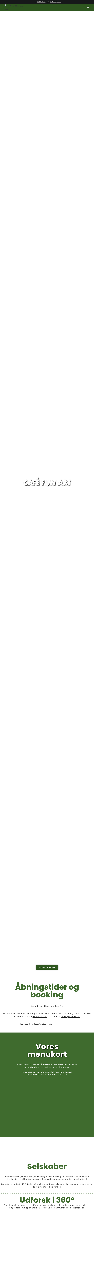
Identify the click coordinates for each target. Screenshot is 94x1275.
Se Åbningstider (55, 2)
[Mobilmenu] (88, 7)
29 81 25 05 (39, 1016)
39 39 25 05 (41, 2)
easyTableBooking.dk (43, 1024)
